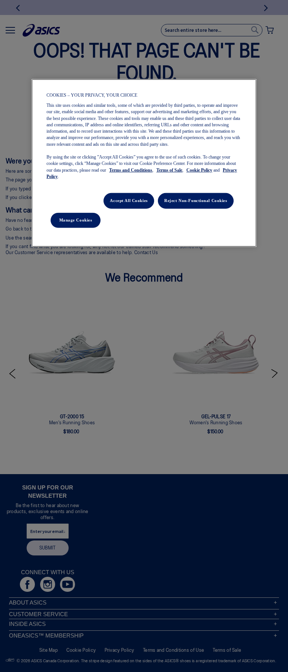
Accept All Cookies (128, 200)
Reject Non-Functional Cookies (195, 200)
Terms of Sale (169, 170)
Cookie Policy (199, 170)
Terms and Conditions (130, 170)
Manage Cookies (75, 220)
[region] (144, 163)
